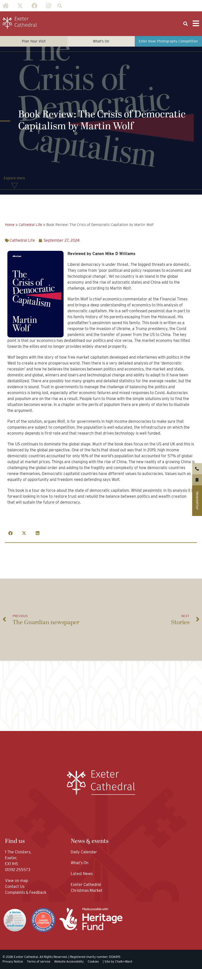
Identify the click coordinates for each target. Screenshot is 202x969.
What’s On (79, 862)
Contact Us (15, 886)
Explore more (14, 178)
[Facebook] (34, 5)
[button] (59, 6)
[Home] (5, 5)
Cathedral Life (30, 224)
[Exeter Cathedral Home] (19, 23)
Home (10, 224)
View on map (16, 880)
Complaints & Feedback (25, 892)
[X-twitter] (20, 5)
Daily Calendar (84, 852)
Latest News (82, 873)
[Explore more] (14, 186)
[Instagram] (48, 5)
